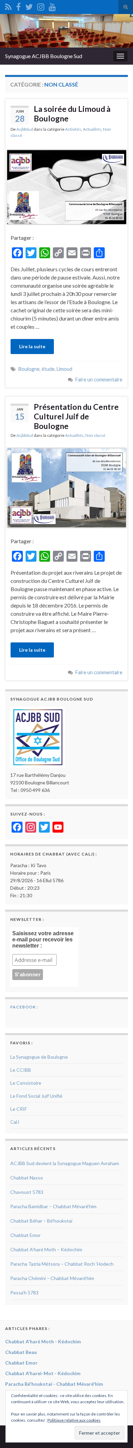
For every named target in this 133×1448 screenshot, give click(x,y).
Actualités (92, 129)
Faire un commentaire (98, 379)
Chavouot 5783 (26, 1192)
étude (48, 369)
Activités (73, 129)
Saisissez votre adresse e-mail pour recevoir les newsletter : (43, 939)
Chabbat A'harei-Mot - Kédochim (42, 1373)
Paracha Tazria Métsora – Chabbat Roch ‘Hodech (62, 1264)
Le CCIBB (20, 1070)
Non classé (95, 435)
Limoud (64, 369)
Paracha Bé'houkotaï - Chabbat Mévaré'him (54, 1384)
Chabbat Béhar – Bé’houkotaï (41, 1221)
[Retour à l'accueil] (66, 31)
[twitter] (29, 6)
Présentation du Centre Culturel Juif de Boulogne (76, 416)
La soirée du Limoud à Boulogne (72, 113)
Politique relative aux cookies (74, 1420)
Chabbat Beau (21, 1352)
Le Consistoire (25, 1083)
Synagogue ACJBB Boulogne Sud (43, 56)
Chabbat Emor (25, 1235)
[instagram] (40, 6)
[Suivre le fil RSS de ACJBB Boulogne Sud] (8, 6)
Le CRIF (18, 1109)
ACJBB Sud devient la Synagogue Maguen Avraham (64, 1163)
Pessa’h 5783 (24, 1292)
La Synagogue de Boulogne (39, 1057)
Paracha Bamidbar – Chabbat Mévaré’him (53, 1206)
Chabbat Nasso (26, 1177)
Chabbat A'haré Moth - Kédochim (43, 1341)
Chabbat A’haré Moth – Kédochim (46, 1249)
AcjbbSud (24, 129)
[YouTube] (52, 6)
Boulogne (29, 369)
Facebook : (24, 1006)
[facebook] (18, 6)
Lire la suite (32, 346)
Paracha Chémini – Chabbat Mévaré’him (52, 1278)
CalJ (14, 1122)
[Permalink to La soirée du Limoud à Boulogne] (66, 186)
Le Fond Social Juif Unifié (36, 1096)
